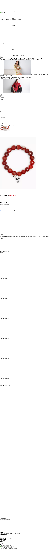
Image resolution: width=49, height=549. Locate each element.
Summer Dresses (12, 77)
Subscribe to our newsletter (4, 518)
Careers (4, 538)
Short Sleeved (10, 78)
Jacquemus (36, 58)
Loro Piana (9, 59)
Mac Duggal (17, 59)
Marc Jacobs (29, 59)
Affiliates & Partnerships (8, 538)
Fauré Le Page (18, 58)
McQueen (33, 59)
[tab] (1, 128)
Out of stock (1, 234)
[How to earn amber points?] (6, 219)
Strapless (23, 78)
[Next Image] (6, 192)
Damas (3, 58)
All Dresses (1, 77)
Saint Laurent (14, 533)
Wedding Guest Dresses (27, 77)
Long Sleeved (6, 78)
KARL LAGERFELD (4, 195)
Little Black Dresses (17, 77)
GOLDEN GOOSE (30, 58)
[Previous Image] (6, 134)
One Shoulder (20, 78)
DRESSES (1, 93)
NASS (38, 59)
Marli (31, 59)
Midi (2, 78)
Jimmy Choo (39, 58)
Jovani (42, 58)
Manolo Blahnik (25, 59)
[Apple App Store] (2, 545)
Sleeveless (13, 78)
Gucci (34, 58)
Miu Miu (36, 59)
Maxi (3, 78)
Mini (0, 78)
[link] (20, 19)
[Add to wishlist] (9, 232)
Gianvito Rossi (26, 58)
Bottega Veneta (18, 533)
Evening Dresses (7, 77)
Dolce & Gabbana (9, 58)
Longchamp (6, 59)
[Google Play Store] (8, 545)
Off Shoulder (16, 78)
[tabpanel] (24, 236)
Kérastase (1, 59)
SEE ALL (1, 252)
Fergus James (22, 58)
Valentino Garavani (9, 533)
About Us (1, 538)
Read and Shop (2, 540)
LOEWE (4, 59)
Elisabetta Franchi (13, 58)
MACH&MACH (13, 59)
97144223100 (10, 547)
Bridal (4, 77)
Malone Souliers (21, 59)
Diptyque (5, 58)
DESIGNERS (2, 74)
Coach (1, 58)
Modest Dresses (22, 77)
